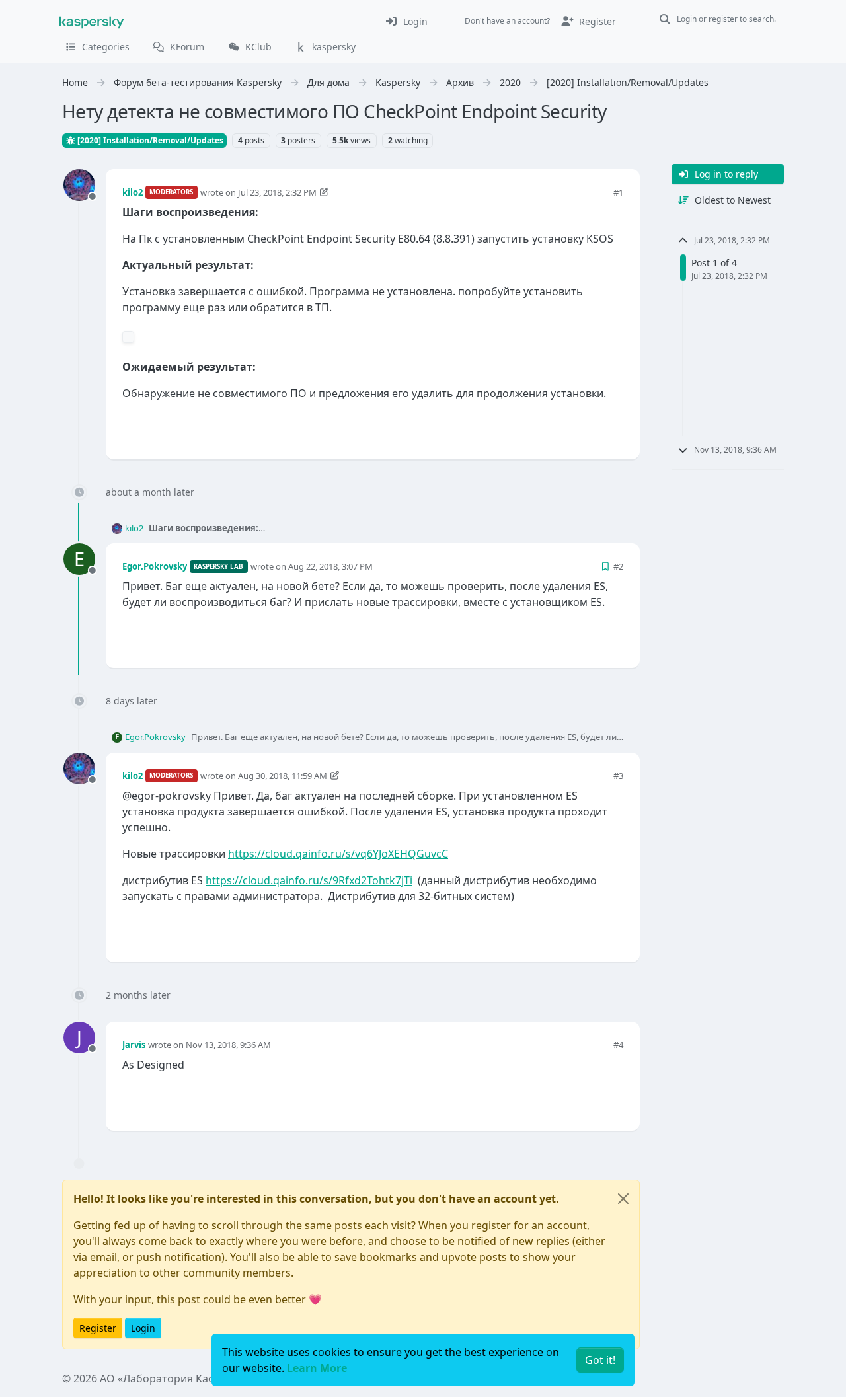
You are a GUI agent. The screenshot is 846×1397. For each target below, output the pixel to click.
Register (97, 1328)
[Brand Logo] (91, 21)
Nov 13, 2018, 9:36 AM (228, 1045)
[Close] (623, 1198)
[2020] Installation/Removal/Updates (149, 140)
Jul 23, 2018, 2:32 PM (277, 192)
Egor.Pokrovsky (154, 566)
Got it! (600, 1360)
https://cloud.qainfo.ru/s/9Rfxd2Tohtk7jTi (309, 880)
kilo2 (132, 192)
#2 (618, 566)
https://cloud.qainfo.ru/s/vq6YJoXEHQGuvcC (338, 854)
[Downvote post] (612, 427)
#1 (618, 192)
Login (143, 1328)
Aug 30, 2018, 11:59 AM (282, 776)
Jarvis (133, 1045)
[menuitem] (406, 21)
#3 (618, 776)
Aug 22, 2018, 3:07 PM (330, 566)
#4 (618, 1045)
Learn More (317, 1368)
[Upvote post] (566, 427)
